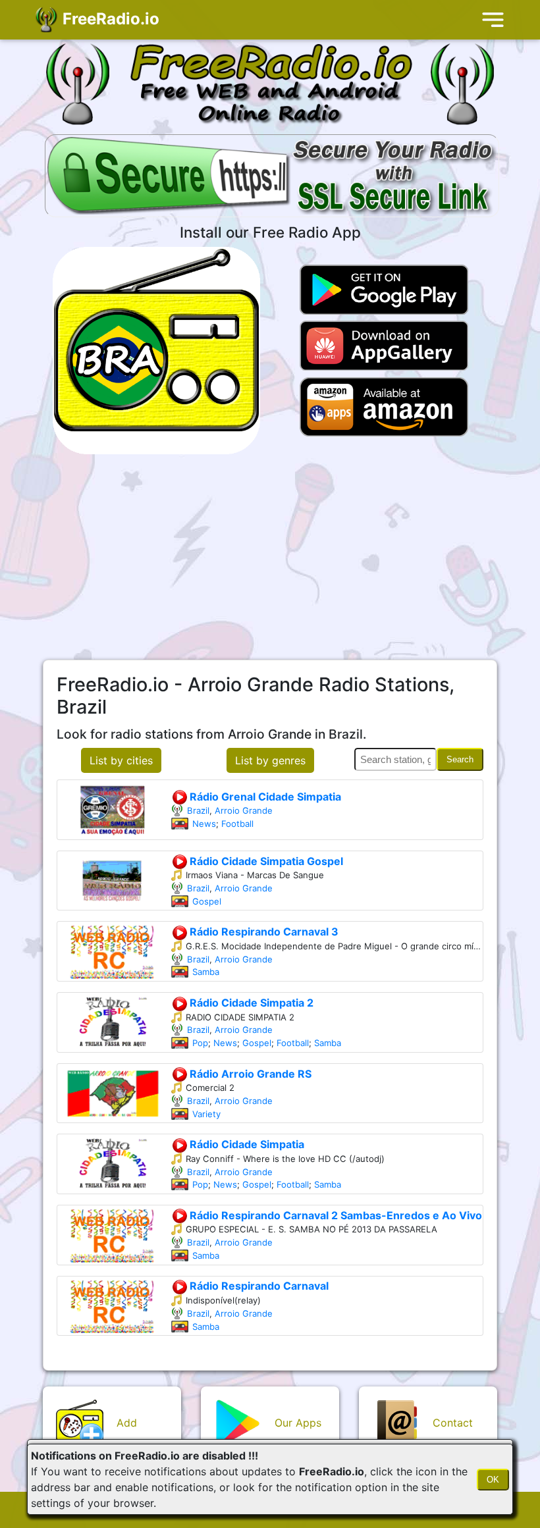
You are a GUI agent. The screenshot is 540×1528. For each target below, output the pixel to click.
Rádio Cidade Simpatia (245, 1144)
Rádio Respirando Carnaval (258, 1285)
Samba (205, 971)
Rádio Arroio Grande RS (249, 1073)
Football (237, 823)
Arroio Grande (244, 810)
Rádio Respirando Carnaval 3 (262, 931)
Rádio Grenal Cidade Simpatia (264, 796)
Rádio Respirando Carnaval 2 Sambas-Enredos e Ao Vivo (334, 1215)
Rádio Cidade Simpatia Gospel (265, 861)
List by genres (270, 760)
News (204, 823)
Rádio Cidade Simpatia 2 (250, 1002)
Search (459, 759)
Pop (200, 1043)
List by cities (121, 760)
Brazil (198, 810)
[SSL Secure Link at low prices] (272, 177)
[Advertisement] (270, 557)
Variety (206, 1114)
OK (493, 1480)
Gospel (206, 901)
